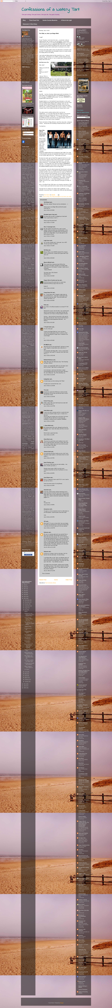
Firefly (33, 287)
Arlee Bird (46, 489)
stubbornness (30, 494)
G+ (26, 298)
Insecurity (31, 346)
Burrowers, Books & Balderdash (83, 957)
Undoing (24, 523)
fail (27, 280)
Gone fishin (28, 307)
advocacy (30, 155)
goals (27, 306)
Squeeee (24, 485)
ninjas (29, 406)
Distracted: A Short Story (30, 24)
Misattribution (31, 385)
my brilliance (32, 392)
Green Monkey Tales (83, 489)
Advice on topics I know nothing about (28, 154)
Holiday (23, 325)
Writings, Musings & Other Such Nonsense (84, 384)
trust (24, 520)
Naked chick (27, 394)
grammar (30, 310)
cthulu (23, 250)
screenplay (24, 464)
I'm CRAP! (24, 335)
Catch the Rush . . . (83, 976)
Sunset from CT (82, 977)
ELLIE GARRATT (82, 537)
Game (29, 298)
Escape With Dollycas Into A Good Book (84, 123)
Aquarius (31, 168)
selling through (31, 466)
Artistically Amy (82, 949)
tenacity (23, 510)
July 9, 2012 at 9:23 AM (49, 275)
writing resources (28, 543)
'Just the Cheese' (82, 434)
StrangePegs (82, 398)
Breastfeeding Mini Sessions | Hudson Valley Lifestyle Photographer (84, 952)
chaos (23, 226)
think (23, 516)
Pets (32, 422)
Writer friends (30, 540)
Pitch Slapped (82, 550)
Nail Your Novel (82, 139)
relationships (30, 452)
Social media (30, 477)
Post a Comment (46, 573)
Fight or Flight (28, 287)
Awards (23, 176)
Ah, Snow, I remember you (84, 931)
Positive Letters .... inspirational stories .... (84, 218)
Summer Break (82, 248)
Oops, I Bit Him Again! (83, 724)
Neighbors (24, 404)
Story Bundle (30, 488)
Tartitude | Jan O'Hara (84, 520)
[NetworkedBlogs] (28, 552)
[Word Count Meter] (81, 37)
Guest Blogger (26, 313)
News (23, 405)
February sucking (25, 285)
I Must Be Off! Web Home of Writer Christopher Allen (83, 504)
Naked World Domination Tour (28, 399)
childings (24, 230)
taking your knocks (30, 503)
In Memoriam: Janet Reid (84, 359)
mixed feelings (28, 386)
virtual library (28, 527)
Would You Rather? (83, 435)
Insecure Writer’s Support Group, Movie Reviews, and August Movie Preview (84, 188)
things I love (30, 515)
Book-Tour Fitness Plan (28, 211)
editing (29, 268)
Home (56, 580)
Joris (32, 352)
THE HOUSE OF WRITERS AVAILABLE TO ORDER (84, 713)
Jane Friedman (82, 149)
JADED (32, 350)
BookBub (23, 213)
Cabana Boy (30, 220)
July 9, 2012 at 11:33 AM (49, 385)
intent (23, 348)
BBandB (25, 181)
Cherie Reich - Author (84, 484)
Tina (45, 390)
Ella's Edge (81, 479)
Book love (30, 201)
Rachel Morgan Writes (84, 878)
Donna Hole (81, 734)
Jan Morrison (82, 231)
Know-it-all (24, 357)
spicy (32, 482)
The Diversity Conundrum (28, 638)
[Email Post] (58, 194)
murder (23, 392)
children (30, 230)
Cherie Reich (47, 439)
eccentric (31, 267)
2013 (25, 596)
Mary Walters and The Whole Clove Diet (29, 657)
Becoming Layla (82, 962)
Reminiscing (31, 453)
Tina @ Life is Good (48, 394)
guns (31, 315)
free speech (27, 293)
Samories (28, 462)
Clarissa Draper (82, 893)
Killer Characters (82, 429)
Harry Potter (30, 319)
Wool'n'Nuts (81, 940)
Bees (33, 181)
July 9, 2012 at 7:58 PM (49, 504)
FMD (31, 289)
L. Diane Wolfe (47, 425)
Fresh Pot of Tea (82, 689)
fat (33, 282)
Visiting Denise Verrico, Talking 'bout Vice (28, 619)
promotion (26, 435)
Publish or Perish (83, 899)
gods (23, 307)
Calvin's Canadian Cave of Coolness (83, 323)
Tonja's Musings (82, 580)
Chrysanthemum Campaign (28, 232)
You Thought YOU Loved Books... (29, 635)
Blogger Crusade (26, 192)
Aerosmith (24, 156)
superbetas (24, 499)
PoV (32, 429)
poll (33, 427)
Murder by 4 (81, 280)
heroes (33, 321)
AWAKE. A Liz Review (83, 802)
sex (32, 470)
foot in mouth (27, 292)
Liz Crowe (31, 364)
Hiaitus (26, 611)
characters (29, 226)
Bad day (29, 179)
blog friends (30, 189)
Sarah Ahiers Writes (83, 632)
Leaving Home (82, 379)
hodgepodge (29, 323)
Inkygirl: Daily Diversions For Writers (84, 418)
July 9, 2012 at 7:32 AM (49, 222)
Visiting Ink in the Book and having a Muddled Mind (29, 614)
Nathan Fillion (27, 401)
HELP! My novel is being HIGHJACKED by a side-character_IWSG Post (84, 299)
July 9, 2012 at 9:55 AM (49, 340)
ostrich (28, 413)
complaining (30, 236)
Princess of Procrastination (82, 916)
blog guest (24, 190)
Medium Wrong (31, 378)
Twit (33, 520)
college (23, 236)
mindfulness (24, 385)
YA (29, 544)
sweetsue (81, 935)
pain (29, 414)
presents (23, 431)
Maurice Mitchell (48, 262)
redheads (30, 451)
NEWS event (29, 405)
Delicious (24, 256)
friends (31, 294)
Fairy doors (31, 280)
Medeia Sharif (82, 981)
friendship (24, 295)
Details (29, 257)
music (27, 392)
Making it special (30, 369)
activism (28, 153)
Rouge (27, 459)
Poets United (81, 480)
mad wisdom (26, 368)
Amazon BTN (31, 161)
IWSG (23, 350)
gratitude (24, 312)
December (27, 600)
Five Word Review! (82, 807)
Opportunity (24, 412)
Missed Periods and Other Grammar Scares (84, 856)
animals (32, 163)
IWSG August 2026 (82, 194)
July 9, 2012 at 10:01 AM (49, 355)
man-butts (24, 372)
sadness (31, 460)
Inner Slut (24, 344)
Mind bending (30, 384)
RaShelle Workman (48, 359)
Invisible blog (25, 349)
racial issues (30, 446)
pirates (32, 423)
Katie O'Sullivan (47, 462)
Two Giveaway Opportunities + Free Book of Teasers (84, 523)
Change (31, 225)
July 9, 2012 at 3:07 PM (49, 458)
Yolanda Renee (26, 545)
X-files (27, 544)
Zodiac (32, 545)
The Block (81, 849)
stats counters (29, 487)
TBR (27, 508)
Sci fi (27, 463)
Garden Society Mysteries (50, 20)
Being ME (29, 184)
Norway (33, 406)
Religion (24, 453)
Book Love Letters (25, 202)
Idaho (28, 335)
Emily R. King (47, 400)
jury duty (24, 354)
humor (33, 331)
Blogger (61, 1002)
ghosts (27, 301)
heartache (28, 321)
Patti (45, 304)
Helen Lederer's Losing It (84, 864)
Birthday (31, 185)
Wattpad (24, 530)
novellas (25, 407)
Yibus (33, 544)
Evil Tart (23, 278)
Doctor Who (24, 262)
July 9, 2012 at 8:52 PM (49, 517)
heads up (31, 320)
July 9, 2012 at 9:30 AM (49, 288)
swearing (31, 501)
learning (31, 358)
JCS (45, 521)
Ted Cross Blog (82, 445)
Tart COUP (25, 505)
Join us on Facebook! (83, 426)
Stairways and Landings (82, 921)
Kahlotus (30, 354)
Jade (28, 350)
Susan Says (81, 251)
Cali (27, 221)
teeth (31, 509)
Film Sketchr (54, 272)
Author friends (30, 173)
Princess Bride (30, 431)
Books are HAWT (27, 214)
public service (31, 435)
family (26, 281)
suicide (29, 496)
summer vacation (30, 498)
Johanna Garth (47, 451)
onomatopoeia (24, 411)
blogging (24, 194)
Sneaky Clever (29, 476)
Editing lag (24, 269)
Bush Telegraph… (82, 941)
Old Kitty (46, 250)
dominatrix (26, 263)
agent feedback (31, 156)
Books (32, 213)
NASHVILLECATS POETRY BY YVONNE (84, 780)
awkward (31, 178)
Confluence (24, 238)
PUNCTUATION (25, 441)
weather (29, 530)
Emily (32, 272)
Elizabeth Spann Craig (49, 214)
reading (32, 448)
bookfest (28, 213)
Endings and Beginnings (27, 274)
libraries (29, 362)
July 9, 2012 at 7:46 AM (49, 236)
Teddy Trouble (25, 509)
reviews (31, 457)
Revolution (28, 458)
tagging (23, 502)
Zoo (79, 911)
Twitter (24, 521)
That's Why (81, 328)
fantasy (30, 282)
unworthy (32, 523)
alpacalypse (24, 160)
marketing (31, 374)
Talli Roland (46, 202)
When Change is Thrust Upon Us (29, 667)
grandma (23, 311)
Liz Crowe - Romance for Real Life (84, 800)
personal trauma (26, 422)
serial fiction (26, 468)
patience (23, 418)
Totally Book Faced (82, 834)
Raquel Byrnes (82, 451)
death (32, 252)
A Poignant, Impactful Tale (84, 349)
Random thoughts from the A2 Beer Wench (84, 671)
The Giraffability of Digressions (83, 646)
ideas (32, 335)
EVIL (32, 276)
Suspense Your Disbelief (82, 664)
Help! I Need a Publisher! (82, 595)
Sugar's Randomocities (84, 845)
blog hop (30, 190)
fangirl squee (25, 282)
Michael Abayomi (28, 381)
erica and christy (82, 585)
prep (32, 430)
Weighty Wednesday (26, 533)
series (31, 469)
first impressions (30, 288)
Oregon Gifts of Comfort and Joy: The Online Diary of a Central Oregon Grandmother (84, 824)
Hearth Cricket (82, 516)
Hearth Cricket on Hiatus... (84, 517)
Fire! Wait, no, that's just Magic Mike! (29, 660)
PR (27, 430)
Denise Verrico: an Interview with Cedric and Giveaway (29, 645)
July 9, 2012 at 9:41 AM (49, 322)
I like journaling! (82, 264)
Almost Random (28, 159)
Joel (28, 352)
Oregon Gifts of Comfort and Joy (51, 280)
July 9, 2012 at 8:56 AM (49, 258)
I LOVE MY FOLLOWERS (28, 334)
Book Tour (31, 209)
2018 (25, 586)
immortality (24, 338)
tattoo (32, 507)
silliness (25, 475)
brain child (28, 215)
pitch (23, 424)
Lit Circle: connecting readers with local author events (84, 151)
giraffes (31, 301)
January (23, 351)
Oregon (23, 413)
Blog (24, 20)
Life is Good (81, 904)
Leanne (27, 358)
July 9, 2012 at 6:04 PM (49, 473)
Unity (29, 523)
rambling (30, 447)
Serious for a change (26, 470)
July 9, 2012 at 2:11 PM (49, 434)
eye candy (69, 196)
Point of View (24, 427)
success (23, 495)
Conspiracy (31, 238)
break (32, 215)
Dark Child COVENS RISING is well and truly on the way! (83, 924)
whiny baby (28, 535)
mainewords (81, 373)
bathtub (33, 180)
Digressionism (25, 259)
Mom (28, 387)
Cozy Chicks (81, 424)
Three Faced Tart (34, 20)
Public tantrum (27, 436)
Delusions (30, 256)
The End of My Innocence (84, 490)
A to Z (29, 152)
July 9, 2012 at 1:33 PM (49, 421)
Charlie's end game (83, 570)
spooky (23, 483)
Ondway (31, 410)
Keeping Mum (25, 355)
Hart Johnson (27, 36)
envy (27, 275)
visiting (27, 528)
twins (30, 520)
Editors (29, 269)
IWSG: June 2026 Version (84, 252)
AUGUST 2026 (82, 205)
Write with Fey (82, 318)
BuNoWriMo (24, 218)
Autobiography (82, 652)
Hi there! (80, 946)
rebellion (23, 451)
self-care (31, 464)
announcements (25, 166)
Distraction (31, 261)
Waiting (23, 529)
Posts (25, 132)
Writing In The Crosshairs (82, 296)
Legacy (23, 359)
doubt (31, 263)
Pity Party (28, 424)
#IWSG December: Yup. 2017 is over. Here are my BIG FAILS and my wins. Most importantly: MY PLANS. (84, 589)
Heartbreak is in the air (83, 870)
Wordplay (28, 539)
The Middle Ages (82, 967)
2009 (25, 687)
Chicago (31, 229)
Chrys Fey (31, 231)
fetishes (30, 286)
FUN (31, 295)
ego (32, 269)
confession (24, 237)
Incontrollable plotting (26, 340)
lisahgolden (46, 379)
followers (23, 291)
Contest (25, 239)
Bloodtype (31, 195)
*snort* (28, 148)
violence (23, 527)
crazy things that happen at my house (57, 196)
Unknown (46, 532)
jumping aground (83, 684)
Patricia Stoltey (82, 816)
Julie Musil (81, 758)
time (28, 516)
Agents (24, 158)
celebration (25, 224)
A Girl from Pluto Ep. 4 (83, 319)
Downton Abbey (25, 264)
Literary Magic (82, 677)
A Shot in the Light (66, 20)
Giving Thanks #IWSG (83, 759)
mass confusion (27, 375)
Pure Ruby (81, 325)
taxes (23, 508)
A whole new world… (83, 547)
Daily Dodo (81, 763)
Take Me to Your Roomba (84, 707)
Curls (26, 250)
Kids (24, 356)
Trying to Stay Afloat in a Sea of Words (84, 457)
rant (28, 448)
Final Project (81, 973)
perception (24, 421)
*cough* (23, 148)
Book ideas (26, 199)
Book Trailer (27, 210)
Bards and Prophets (83, 833)
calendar (23, 221)
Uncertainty (32, 521)
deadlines (27, 252)
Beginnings (26, 182)
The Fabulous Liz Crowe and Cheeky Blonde (29, 623)
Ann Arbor (28, 165)
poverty (23, 430)
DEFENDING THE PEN (84, 204)
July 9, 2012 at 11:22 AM (49, 374)
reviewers (26, 457)
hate (26, 320)
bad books (24, 179)
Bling (30, 186)
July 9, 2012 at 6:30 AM (49, 210)
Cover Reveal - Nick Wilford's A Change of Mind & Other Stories (83, 840)
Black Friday (24, 186)
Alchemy (29, 158)
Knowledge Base (30, 357)
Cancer (31, 221)
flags (23, 289)
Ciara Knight (81, 343)
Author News (29, 175)
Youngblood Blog (83, 303)
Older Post (69, 580)
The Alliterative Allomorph (82, 885)
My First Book (82, 493)
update (24, 524)
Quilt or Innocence (30, 445)
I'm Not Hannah (82, 378)
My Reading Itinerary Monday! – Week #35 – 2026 (83, 126)
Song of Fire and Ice (27, 481)
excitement (28, 278)
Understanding (31, 522)
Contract (31, 239)
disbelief (25, 261)
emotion (23, 273)
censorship (31, 224)
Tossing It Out (47, 502)
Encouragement (29, 273)
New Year (31, 404)
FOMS (28, 291)
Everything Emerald (83, 971)
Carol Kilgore (47, 477)
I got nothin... (32, 333)
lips (30, 363)
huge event (30, 328)
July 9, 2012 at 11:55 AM (49, 396)
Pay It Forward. (26, 419)
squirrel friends (30, 485)
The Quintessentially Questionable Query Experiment (83, 620)
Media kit (25, 378)
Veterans (27, 526)
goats (32, 306)
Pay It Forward (30, 418)
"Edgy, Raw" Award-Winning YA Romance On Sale (84, 749)
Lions (28, 363)
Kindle (28, 356)
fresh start (26, 294)
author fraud (24, 173)
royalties (31, 459)
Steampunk (24, 488)
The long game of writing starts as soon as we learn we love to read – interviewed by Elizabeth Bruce (84, 143)
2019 (25, 585)
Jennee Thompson (83, 989)
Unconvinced (81, 564)
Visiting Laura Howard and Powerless (29, 664)
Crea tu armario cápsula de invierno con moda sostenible (84, 680)
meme (24, 379)
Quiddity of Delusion (83, 710)
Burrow (32, 218)
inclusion (31, 339)
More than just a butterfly (84, 719)
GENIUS (23, 300)
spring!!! (31, 484)
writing (24, 542)
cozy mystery (24, 244)
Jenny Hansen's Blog (83, 599)
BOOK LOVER (82, 274)
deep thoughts (26, 255)
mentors (27, 380)
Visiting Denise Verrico (28, 632)
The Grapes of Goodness (82, 694)
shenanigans (28, 471)
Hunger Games (28, 332)
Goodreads (30, 308)
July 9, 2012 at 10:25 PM (49, 528)
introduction (28, 348)
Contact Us (81, 963)
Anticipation (30, 167)
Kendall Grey (32, 355)
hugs (23, 329)
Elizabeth (28, 270)
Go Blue (29, 305)
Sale (23, 462)
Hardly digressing (25, 317)
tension (28, 510)
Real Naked (31, 449)
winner (29, 536)
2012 (25, 598)
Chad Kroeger (25, 225)
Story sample (25, 489)
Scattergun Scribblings (84, 193)
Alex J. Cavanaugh (48, 226)
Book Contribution (25, 196)
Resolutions (24, 456)
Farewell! (80, 430)
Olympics (27, 410)
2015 (25, 592)
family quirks (32, 281)
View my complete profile (27, 64)
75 (79, 441)
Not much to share (82, 846)
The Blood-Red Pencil (84, 312)
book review (31, 206)
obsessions (31, 407)
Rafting (23, 447)
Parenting (24, 417)
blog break (28, 187)
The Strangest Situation (82, 728)
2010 (25, 685)
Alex (33, 158)
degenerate (32, 255)
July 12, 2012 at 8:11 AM (49, 570)
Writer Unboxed (82, 131)
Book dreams (30, 197)
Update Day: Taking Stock (84, 494)
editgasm (23, 268)
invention (32, 348)
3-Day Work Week (30, 149)
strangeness (30, 490)
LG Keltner (24, 361)
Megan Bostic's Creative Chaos (82, 509)
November (27, 602)
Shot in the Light (30, 474)
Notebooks (81, 982)
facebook (23, 280)
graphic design (30, 311)
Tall (33, 504)
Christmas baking (82, 686)
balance (28, 180)
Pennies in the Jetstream (82, 930)
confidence (30, 237)
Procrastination (26, 434)
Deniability (24, 257)
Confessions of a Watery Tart (51, 9)
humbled (23, 331)
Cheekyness (81, 563)
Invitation (31, 349)
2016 (25, 590)
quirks (25, 446)
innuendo (30, 344)
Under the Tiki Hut (83, 352)
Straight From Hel (83, 629)
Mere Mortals (32, 380)
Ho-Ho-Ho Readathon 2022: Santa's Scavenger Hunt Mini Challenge (84, 394)
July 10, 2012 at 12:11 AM (49, 547)
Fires (24, 288)
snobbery (23, 477)
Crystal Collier (30, 249)
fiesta (23, 287)
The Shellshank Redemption (82, 246)
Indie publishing (29, 341)
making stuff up (25, 370)
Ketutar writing (82, 289)
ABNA (23, 153)
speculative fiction (26, 482)
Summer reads (25, 497)
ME (32, 375)
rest (22, 457)
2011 (25, 684)
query (23, 445)
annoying (31, 166)
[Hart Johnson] (23, 142)
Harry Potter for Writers (84, 464)
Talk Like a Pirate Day (27, 504)
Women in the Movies (83, 286)
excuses (32, 278)
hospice (23, 327)
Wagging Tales (82, 873)
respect (31, 456)
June (26, 671)
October (27, 604)
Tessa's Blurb (82, 793)
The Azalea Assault (28, 511)
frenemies (32, 293)
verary (28, 524)
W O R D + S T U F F (83, 944)
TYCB (28, 521)
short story (28, 472)
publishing (29, 438)
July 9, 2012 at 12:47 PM (49, 406)
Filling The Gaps (82, 968)
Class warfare (26, 233)
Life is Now (81, 581)
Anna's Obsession (83, 284)
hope (28, 326)
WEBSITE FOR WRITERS (84, 874)
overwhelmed (24, 414)
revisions (23, 458)
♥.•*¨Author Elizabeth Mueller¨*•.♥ (83, 225)
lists (27, 364)
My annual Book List (83, 375)
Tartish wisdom (26, 507)
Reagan (25, 449)
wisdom (33, 536)
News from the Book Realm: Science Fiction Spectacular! (83, 540)
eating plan (24, 267)
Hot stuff (32, 327)
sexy (23, 471)
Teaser (31, 508)
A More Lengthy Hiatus (83, 485)
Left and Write (82, 805)
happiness (24, 316)
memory (29, 379)
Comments (26, 134)
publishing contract (26, 440)
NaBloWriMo (31, 393)
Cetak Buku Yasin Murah (84, 764)
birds (27, 185)
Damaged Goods (82, 695)
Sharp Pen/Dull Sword (84, 534)
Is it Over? (27, 669)
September (27, 606)
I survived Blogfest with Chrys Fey (83, 70)
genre (28, 300)
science (31, 463)
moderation (24, 387)
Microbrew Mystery (26, 382)
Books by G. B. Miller (84, 367)
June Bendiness (82, 959)
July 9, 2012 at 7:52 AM (49, 245)
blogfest (30, 191)
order (31, 412)
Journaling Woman (83, 263)
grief (28, 312)
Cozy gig (30, 243)
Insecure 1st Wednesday (82, 66)
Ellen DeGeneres (26, 272)
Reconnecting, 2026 (83, 281)
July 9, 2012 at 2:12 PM (49, 447)
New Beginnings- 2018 (83, 576)
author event (30, 172)
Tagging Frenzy (28, 626)
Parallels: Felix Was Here (27, 415)
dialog (33, 257)
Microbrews (24, 384)
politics (29, 427)
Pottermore (28, 429)
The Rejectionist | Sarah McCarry (83, 657)
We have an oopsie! (83, 817)
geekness (31, 299)
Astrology (32, 169)
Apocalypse (24, 168)
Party (32, 417)
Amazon (25, 161)
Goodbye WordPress (83, 364)
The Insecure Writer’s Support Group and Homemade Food (83, 175)
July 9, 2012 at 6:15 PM (49, 485)
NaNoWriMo (31, 400)
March (26, 677)
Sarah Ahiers (47, 410)
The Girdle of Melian (83, 156)
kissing (32, 356)
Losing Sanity (82, 810)
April (26, 675)
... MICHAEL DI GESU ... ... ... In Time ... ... (84, 257)
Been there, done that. (84, 910)
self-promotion (25, 465)
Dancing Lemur (28, 251)
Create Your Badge (25, 143)
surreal (27, 501)
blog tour (24, 191)
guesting (24, 315)
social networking (26, 478)
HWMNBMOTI (25, 333)
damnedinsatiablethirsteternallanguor (84, 606)
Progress (32, 434)
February (27, 679)
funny (23, 298)
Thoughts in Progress (84, 404)
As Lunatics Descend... (27, 641)
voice (32, 528)
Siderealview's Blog (83, 332)
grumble (31, 312)
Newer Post (42, 580)
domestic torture (31, 262)
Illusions (30, 336)
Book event (24, 198)
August (26, 607)
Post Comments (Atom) (50, 582)
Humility (28, 331)
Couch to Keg (46, 196)
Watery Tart (32, 529)
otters (32, 413)
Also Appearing (31, 160)
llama (23, 365)
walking (27, 529)
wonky (23, 539)
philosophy (25, 423)
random (23, 448)
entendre (23, 275)
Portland (25, 428)
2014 (25, 594)
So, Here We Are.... (82, 754)
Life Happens (81, 353)
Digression (27, 258)
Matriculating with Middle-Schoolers (29, 653)
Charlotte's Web (82, 718)
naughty (30, 402)
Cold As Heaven (82, 651)
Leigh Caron (47, 240)
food (33, 291)
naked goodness (25, 396)
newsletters (24, 406)
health (23, 321)
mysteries (25, 393)
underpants (25, 522)
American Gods (27, 162)
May (26, 673)
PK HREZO (46, 344)
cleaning (31, 233)
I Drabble (81, 208)
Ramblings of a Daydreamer (82, 391)
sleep (29, 475)
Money (32, 387)
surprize (23, 501)
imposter (29, 338)
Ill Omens (24, 336)
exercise (24, 279)
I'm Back (80, 530)
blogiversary (24, 195)
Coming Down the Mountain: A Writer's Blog (83, 238)
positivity (31, 428)
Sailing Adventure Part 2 (84, 344)
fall (22, 281)
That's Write (81, 746)
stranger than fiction (26, 491)
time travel (31, 517)
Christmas (24, 231)
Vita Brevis (81, 740)
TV (27, 520)
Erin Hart (31, 275)
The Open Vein (82, 837)
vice (32, 526)
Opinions (31, 411)
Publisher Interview (25, 437)
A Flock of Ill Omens (26, 150)
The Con (32, 511)
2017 (25, 588)
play (32, 424)
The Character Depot (83, 347)
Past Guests (80, 106)
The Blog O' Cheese (83, 268)
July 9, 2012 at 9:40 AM (49, 300)
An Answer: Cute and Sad (84, 901)
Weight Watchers (29, 531)
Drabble (32, 264)
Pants (32, 414)
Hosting (28, 327)
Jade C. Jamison (82, 198)
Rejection (23, 452)
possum (23, 429)
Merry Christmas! (82, 936)
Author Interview (25, 174)
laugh (23, 358)
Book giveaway (31, 198)
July (26, 609)
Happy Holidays (30, 316)
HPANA (25, 328)
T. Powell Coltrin (48, 326)
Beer (30, 181)
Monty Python (25, 388)
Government (24, 310)
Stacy (23, 487)
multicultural (31, 391)
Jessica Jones (29, 351)
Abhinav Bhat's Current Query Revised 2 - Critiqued (83, 624)
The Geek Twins (47, 272)
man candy (31, 371)
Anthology (24, 167)
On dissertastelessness (83, 648)
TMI (29, 519)
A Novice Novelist (83, 862)
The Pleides (29, 514)
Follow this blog (28, 554)
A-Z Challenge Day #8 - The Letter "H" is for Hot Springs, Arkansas (83, 828)
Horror (32, 326)
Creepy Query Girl (48, 292)
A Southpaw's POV (83, 363)
